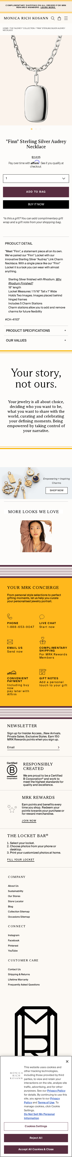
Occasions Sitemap (19, 917)
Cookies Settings (36, 1126)
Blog (10, 907)
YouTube (13, 951)
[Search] (53, 18)
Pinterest (13, 946)
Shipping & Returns (19, 974)
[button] (58, 18)
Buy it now (36, 204)
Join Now (29, 820)
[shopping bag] (59, 18)
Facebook (13, 940)
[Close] (67, 1061)
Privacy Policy (56, 1091)
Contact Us (14, 969)
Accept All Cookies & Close (36, 1149)
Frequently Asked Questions (24, 985)
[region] (36, 1106)
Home (6, 28)
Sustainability (15, 891)
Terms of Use (46, 1102)
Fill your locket (20, 859)
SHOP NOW (56, 490)
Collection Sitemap (19, 912)
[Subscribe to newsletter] (59, 747)
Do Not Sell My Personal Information (39, 1116)
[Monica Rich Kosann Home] (26, 18)
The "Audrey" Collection (22, 28)
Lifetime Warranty (18, 980)
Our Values (16, 340)
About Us (13, 886)
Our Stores (14, 896)
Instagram (13, 935)
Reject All (36, 1138)
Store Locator (16, 901)
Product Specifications (28, 330)
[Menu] (66, 18)
